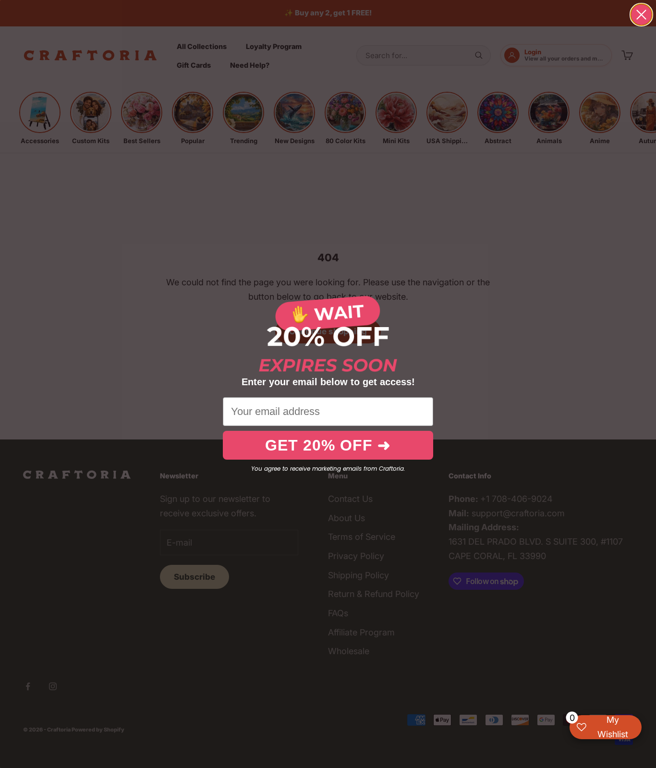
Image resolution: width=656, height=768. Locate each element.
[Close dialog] (641, 14)
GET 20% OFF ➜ (328, 445)
